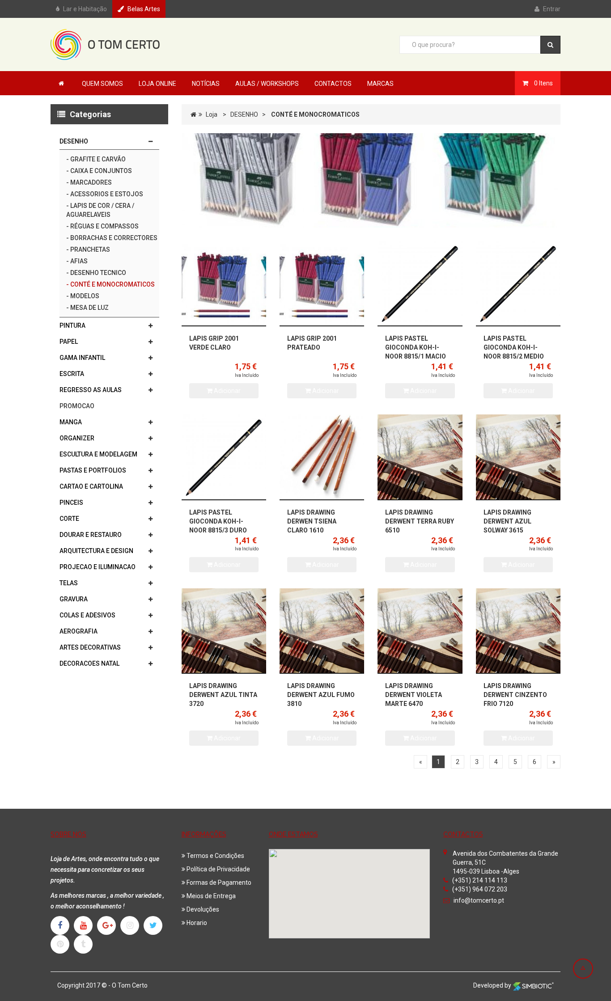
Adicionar (226, 390)
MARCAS (380, 83)
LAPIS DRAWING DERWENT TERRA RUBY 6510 (419, 521)
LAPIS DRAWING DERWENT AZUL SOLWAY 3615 (507, 521)
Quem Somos (102, 83)
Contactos (333, 83)
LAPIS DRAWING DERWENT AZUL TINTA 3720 (223, 694)
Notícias (206, 83)
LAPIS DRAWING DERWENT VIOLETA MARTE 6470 (413, 694)
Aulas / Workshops (267, 83)
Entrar (551, 9)
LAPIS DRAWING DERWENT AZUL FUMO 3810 (321, 694)
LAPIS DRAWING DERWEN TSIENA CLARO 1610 (311, 521)
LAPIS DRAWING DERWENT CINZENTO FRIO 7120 (515, 694)
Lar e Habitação (85, 9)
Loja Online (157, 83)
